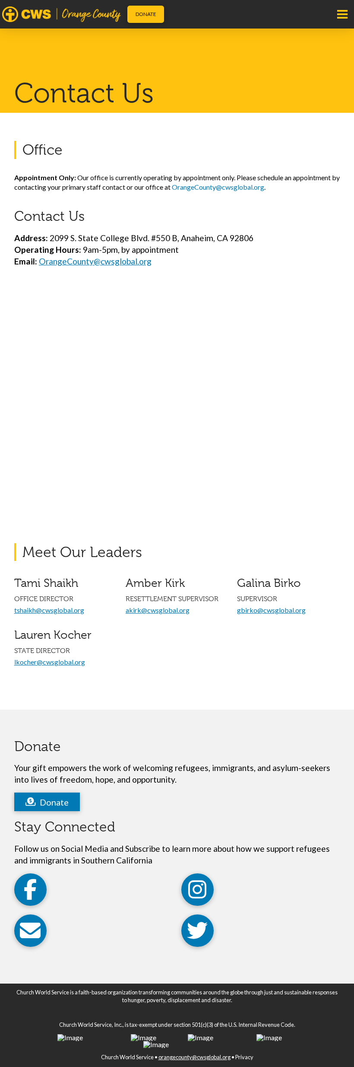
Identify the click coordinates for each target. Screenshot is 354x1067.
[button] (342, 14)
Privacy (244, 1057)
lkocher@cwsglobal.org (49, 662)
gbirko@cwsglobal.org (271, 610)
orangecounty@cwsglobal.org (194, 1057)
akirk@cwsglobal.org (158, 610)
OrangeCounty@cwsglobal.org (218, 187)
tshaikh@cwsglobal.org (49, 610)
